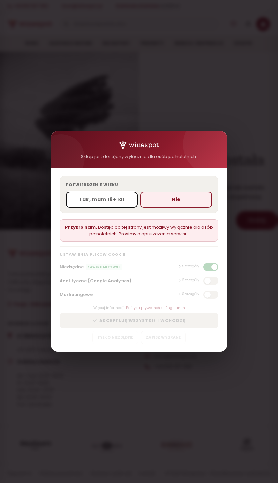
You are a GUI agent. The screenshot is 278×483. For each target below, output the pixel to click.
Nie (176, 199)
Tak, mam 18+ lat (102, 199)
